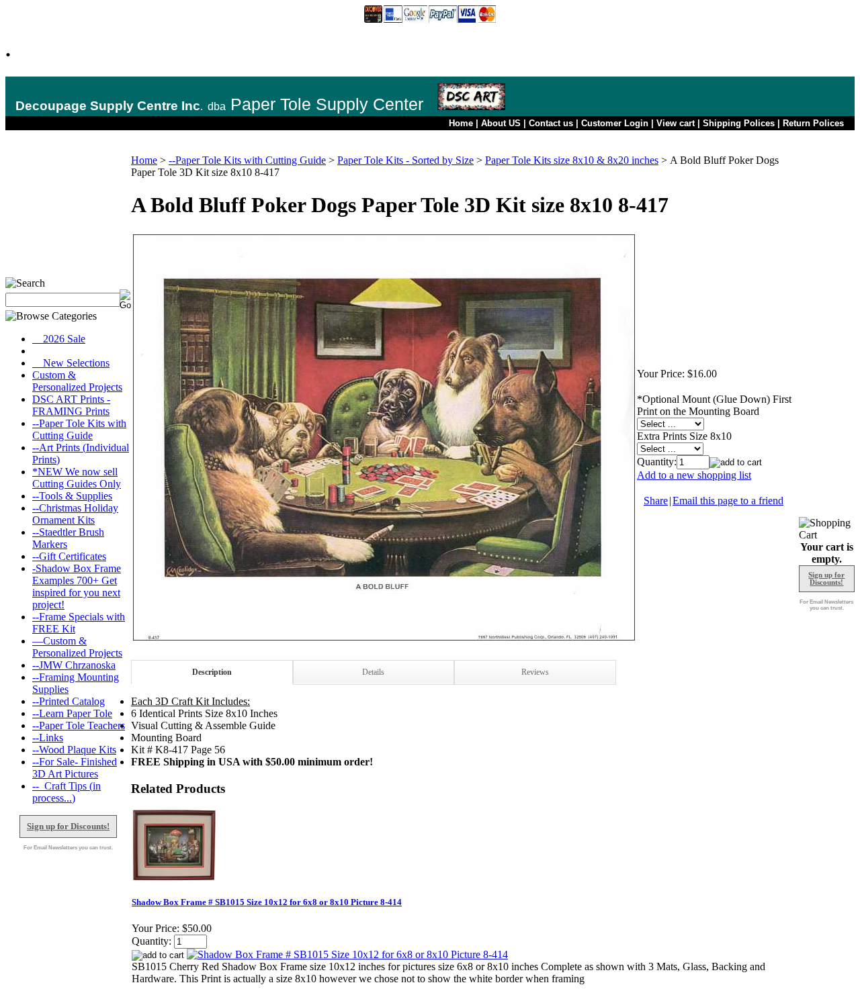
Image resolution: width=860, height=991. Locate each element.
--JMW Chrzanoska (74, 665)
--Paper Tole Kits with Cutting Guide (79, 429)
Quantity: (657, 461)
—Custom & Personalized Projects (77, 647)
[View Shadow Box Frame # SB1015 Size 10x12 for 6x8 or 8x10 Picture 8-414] (347, 954)
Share (656, 500)
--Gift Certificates (69, 556)
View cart (675, 123)
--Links (47, 737)
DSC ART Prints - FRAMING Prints (71, 405)
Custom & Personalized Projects (77, 381)
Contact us (551, 123)
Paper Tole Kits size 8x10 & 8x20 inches (571, 160)
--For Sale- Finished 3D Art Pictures (74, 768)
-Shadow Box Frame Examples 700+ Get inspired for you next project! (76, 586)
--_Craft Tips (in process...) (66, 792)
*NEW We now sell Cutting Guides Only (76, 477)
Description (212, 672)
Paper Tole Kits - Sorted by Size (405, 160)
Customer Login (614, 123)
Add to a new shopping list (694, 475)
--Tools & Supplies (72, 496)
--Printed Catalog (68, 701)
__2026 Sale (58, 338)
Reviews (535, 672)
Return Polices (813, 123)
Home (461, 123)
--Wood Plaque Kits (74, 749)
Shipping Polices (739, 123)
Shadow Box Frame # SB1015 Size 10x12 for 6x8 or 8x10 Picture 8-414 (267, 902)
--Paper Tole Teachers (78, 725)
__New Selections (71, 363)
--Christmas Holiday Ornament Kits (75, 514)
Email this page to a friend (728, 500)
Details (373, 672)
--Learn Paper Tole (72, 713)
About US (501, 123)
